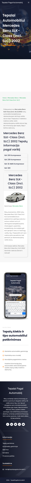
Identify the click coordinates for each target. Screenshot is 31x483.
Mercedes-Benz (13, 98)
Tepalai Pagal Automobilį (12, 3)
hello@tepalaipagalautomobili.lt (15, 469)
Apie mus (6, 449)
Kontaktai (6, 453)
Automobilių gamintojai (10, 446)
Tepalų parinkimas (8, 443)
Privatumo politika (8, 456)
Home (4, 98)
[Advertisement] (15, 75)
